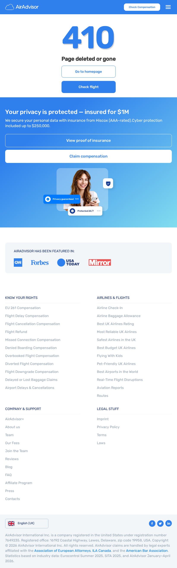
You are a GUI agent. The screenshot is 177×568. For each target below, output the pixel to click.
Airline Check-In (110, 308)
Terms (101, 435)
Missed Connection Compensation (32, 340)
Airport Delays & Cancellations (29, 388)
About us (12, 427)
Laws (101, 443)
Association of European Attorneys (62, 551)
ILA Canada (101, 551)
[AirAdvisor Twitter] (160, 523)
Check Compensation (142, 7)
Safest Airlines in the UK (116, 340)
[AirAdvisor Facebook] (152, 523)
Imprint (103, 419)
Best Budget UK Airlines (116, 348)
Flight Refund (16, 332)
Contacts (12, 499)
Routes (102, 396)
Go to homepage (88, 71)
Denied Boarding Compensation (31, 348)
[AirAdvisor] (22, 7)
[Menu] (168, 7)
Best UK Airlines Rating (115, 324)
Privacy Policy (108, 427)
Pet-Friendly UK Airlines (116, 364)
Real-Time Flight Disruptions (120, 380)
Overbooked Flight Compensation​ (32, 356)
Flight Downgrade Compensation (31, 372)
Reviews (12, 459)
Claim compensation (88, 156)
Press (9, 491)
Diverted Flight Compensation (29, 364)
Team (9, 435)
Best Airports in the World (117, 372)
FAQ (8, 475)
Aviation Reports (110, 388)
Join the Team (16, 451)
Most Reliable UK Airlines (117, 332)
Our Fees (12, 443)
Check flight (89, 87)
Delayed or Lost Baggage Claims (31, 380)
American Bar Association (147, 551)
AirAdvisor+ (14, 419)
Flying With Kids (110, 356)
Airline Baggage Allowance (119, 316)
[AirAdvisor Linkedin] (168, 523)
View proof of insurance (88, 140)
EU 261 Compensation (23, 308)
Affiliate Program (18, 483)
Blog (9, 467)
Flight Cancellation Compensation (32, 324)
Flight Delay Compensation (27, 316)
